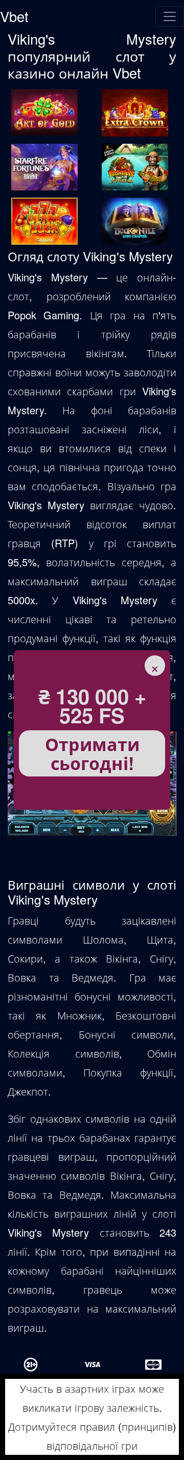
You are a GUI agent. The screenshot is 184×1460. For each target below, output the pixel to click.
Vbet (14, 16)
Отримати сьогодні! (92, 753)
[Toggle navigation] (169, 16)
